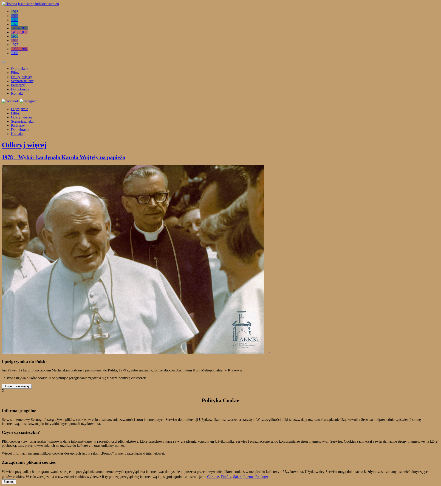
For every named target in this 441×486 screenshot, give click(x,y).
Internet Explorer (255, 477)
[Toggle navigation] (4, 62)
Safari (237, 477)
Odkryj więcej (21, 77)
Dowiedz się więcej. (17, 386)
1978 (14, 45)
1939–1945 (19, 28)
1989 (14, 53)
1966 (14, 40)
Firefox (226, 477)
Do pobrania (20, 89)
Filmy (15, 73)
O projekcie (19, 68)
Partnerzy (18, 85)
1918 (14, 12)
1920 (14, 16)
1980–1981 (19, 49)
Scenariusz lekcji (23, 81)
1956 (14, 36)
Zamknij (9, 481)
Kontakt (17, 93)
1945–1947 (19, 32)
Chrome (213, 477)
